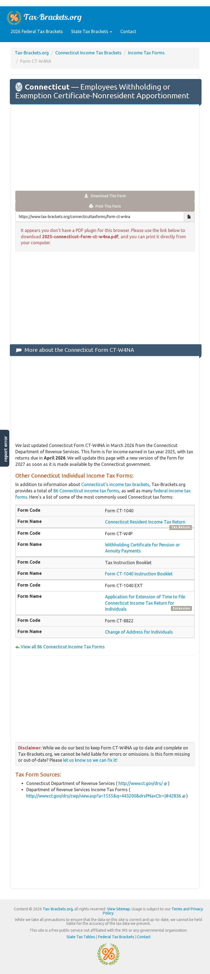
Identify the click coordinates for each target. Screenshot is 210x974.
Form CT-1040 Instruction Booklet (139, 573)
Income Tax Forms (146, 52)
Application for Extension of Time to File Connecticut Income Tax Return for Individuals (145, 603)
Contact (128, 31)
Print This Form (107, 206)
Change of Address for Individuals (139, 631)
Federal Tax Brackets (116, 937)
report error (5, 449)
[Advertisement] (105, 148)
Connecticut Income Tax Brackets (88, 52)
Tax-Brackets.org (32, 52)
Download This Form (107, 196)
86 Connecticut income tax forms (86, 490)
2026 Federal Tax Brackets (37, 31)
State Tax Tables (80, 937)
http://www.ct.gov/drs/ (140, 783)
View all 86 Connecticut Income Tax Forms (63, 646)
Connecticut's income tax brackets (115, 484)
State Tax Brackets (90, 31)
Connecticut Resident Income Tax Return (145, 521)
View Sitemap (118, 909)
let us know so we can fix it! (90, 760)
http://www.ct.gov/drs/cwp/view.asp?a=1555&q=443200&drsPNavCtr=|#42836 (104, 795)
